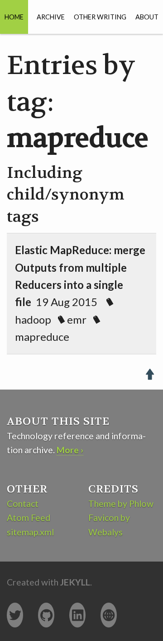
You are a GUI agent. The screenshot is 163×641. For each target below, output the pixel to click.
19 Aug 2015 (80, 293)
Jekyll (75, 582)
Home (14, 17)
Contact (22, 503)
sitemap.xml (30, 532)
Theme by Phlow (120, 503)
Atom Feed (28, 517)
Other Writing (100, 17)
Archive (51, 17)
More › (70, 450)
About (146, 17)
